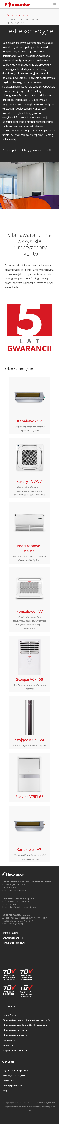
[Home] (18, 4)
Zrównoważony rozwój (13, 937)
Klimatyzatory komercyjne (15, 1035)
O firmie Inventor (10, 932)
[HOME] (8, 15)
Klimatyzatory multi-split (14, 1030)
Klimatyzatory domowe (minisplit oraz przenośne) (27, 1020)
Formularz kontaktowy (13, 942)
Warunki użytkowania (46, 1102)
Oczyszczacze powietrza (14, 1050)
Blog (4, 1090)
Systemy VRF (8, 1040)
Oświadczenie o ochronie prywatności (22, 1106)
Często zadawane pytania (15, 1070)
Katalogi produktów (12, 1085)
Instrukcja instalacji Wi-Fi (14, 1075)
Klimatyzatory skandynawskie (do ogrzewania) (25, 1025)
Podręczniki (8, 1080)
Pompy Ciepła (9, 1015)
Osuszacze (7, 1045)
